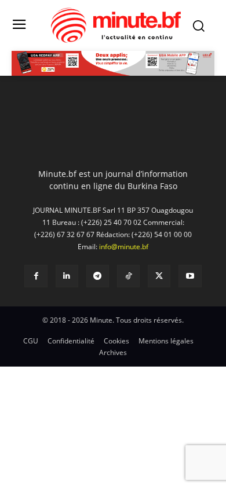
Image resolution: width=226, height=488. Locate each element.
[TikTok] (128, 276)
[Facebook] (35, 276)
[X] (159, 276)
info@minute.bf (123, 247)
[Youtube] (189, 276)
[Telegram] (97, 276)
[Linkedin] (67, 276)
